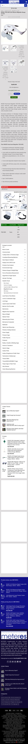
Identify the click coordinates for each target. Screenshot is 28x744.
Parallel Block (7, 727)
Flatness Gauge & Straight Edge (10, 270)
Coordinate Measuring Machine (10, 257)
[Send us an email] (15, 662)
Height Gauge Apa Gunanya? (14, 415)
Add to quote (14, 97)
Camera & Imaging (8, 285)
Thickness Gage (7, 732)
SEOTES (20, 742)
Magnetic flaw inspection (8, 311)
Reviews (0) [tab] (4, 189)
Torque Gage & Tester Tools (9, 363)
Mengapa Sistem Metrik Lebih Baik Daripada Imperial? (15, 429)
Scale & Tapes (22, 718)
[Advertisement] (14, 388)
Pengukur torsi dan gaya (16, 702)
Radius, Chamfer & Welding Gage (10, 343)
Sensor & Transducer (7, 345)
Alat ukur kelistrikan (15, 697)
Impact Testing (6, 734)
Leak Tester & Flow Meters (8, 295)
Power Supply (5, 332)
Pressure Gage (6, 335)
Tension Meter (5, 358)
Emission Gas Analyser (8, 265)
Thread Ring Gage (7, 722)
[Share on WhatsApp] (9, 17)
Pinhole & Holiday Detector (9, 329)
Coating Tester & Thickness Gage (10, 254)
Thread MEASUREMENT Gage (10, 361)
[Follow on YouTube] (20, 662)
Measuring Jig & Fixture (8, 319)
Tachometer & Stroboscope (8, 356)
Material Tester (6, 316)
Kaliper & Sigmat (10, 713)
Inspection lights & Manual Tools (11, 287)
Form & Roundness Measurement (10, 273)
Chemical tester (6, 252)
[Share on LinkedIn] (19, 17)
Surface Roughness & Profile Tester (11, 353)
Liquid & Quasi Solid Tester (9, 303)
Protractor (4, 340)
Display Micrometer (9, 733)
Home (2, 10)
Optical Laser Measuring (8, 327)
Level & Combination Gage (8, 298)
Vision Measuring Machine (8, 369)
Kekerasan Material (14, 699)
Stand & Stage (5, 348)
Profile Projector (6, 337)
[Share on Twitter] (13, 17)
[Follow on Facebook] (8, 662)
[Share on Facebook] (11, 17)
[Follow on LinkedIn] (18, 662)
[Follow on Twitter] (13, 662)
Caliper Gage (6, 717)
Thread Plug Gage (13, 718)
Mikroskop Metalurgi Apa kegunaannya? (12, 420)
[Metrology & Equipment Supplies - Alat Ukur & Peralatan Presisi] (14, 2)
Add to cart (17, 93)
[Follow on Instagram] (10, 662)
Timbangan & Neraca (18, 728)
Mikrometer (18, 713)
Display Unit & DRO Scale (8, 262)
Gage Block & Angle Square (9, 275)
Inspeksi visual (5, 699)
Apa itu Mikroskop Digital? (13, 410)
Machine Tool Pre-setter (8, 306)
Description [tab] (5, 187)
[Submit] (25, 5)
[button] (2, 2)
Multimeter (4, 324)
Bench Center (5, 249)
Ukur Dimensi (5, 366)
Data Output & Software (8, 259)
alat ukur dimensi (5, 697)
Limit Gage (5, 301)
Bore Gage (8, 723)
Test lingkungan (15, 704)
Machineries (5, 309)
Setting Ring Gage (19, 733)
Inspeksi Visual (8, 10)
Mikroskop (6, 290)
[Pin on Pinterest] (17, 17)
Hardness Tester (17, 719)
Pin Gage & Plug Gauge (19, 725)
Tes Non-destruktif (5, 704)
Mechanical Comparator (8, 322)
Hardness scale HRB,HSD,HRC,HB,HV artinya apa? (15, 425)
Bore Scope (6, 283)
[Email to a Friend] (15, 17)
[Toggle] (25, 281)
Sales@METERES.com (14, 90)
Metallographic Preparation (14, 724)
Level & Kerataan (5, 702)
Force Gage (5, 718)
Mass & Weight (6, 314)
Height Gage (9, 719)
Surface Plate (5, 350)
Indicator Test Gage (7, 278)
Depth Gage (19, 714)
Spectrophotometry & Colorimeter (11, 292)
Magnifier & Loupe (15, 10)
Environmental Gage (7, 267)
